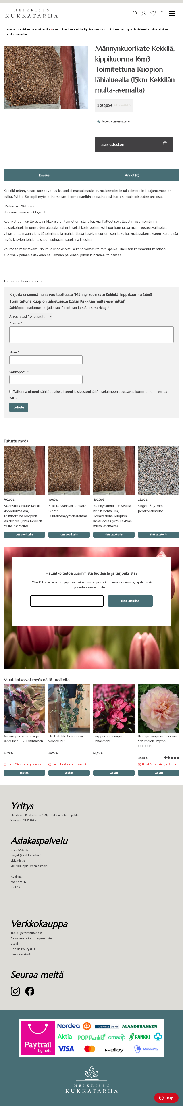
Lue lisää (24, 773)
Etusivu (11, 29)
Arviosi (16, 323)
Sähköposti (19, 372)
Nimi (14, 352)
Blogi (14, 944)
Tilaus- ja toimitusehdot (26, 933)
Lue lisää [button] (114, 773)
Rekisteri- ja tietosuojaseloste (31, 938)
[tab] (44, 175)
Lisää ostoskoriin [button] (24, 534)
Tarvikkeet (24, 29)
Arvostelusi (19, 316)
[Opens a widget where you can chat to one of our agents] (166, 1098)
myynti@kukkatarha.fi (26, 855)
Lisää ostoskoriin (113, 144)
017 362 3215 (19, 850)
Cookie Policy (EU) (23, 949)
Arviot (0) (132, 175)
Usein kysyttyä (21, 954)
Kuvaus (44, 175)
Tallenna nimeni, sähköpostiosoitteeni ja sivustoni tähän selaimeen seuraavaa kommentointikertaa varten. (88, 394)
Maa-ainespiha (41, 29)
